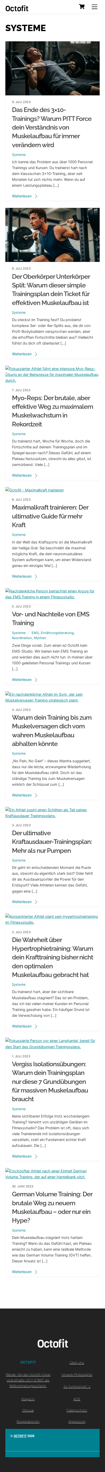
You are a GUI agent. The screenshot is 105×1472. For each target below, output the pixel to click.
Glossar (28, 1410)
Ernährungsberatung (57, 633)
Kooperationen (28, 1421)
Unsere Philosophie (76, 1375)
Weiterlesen (22, 196)
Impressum (76, 1421)
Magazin (28, 1399)
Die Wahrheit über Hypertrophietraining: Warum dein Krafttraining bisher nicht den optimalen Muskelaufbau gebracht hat (52, 957)
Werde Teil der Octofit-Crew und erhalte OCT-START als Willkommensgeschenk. (28, 1380)
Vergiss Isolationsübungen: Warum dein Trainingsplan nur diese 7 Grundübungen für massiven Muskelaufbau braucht (50, 1081)
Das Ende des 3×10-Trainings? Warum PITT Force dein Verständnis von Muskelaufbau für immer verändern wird (52, 127)
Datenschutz (77, 1410)
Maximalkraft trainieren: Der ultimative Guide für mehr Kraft (50, 516)
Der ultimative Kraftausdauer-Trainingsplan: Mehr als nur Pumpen (52, 841)
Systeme (19, 155)
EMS (35, 633)
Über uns (77, 1363)
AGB (76, 1399)
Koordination (22, 638)
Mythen (40, 638)
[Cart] (82, 7)
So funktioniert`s (76, 1387)
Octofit (20, 1436)
